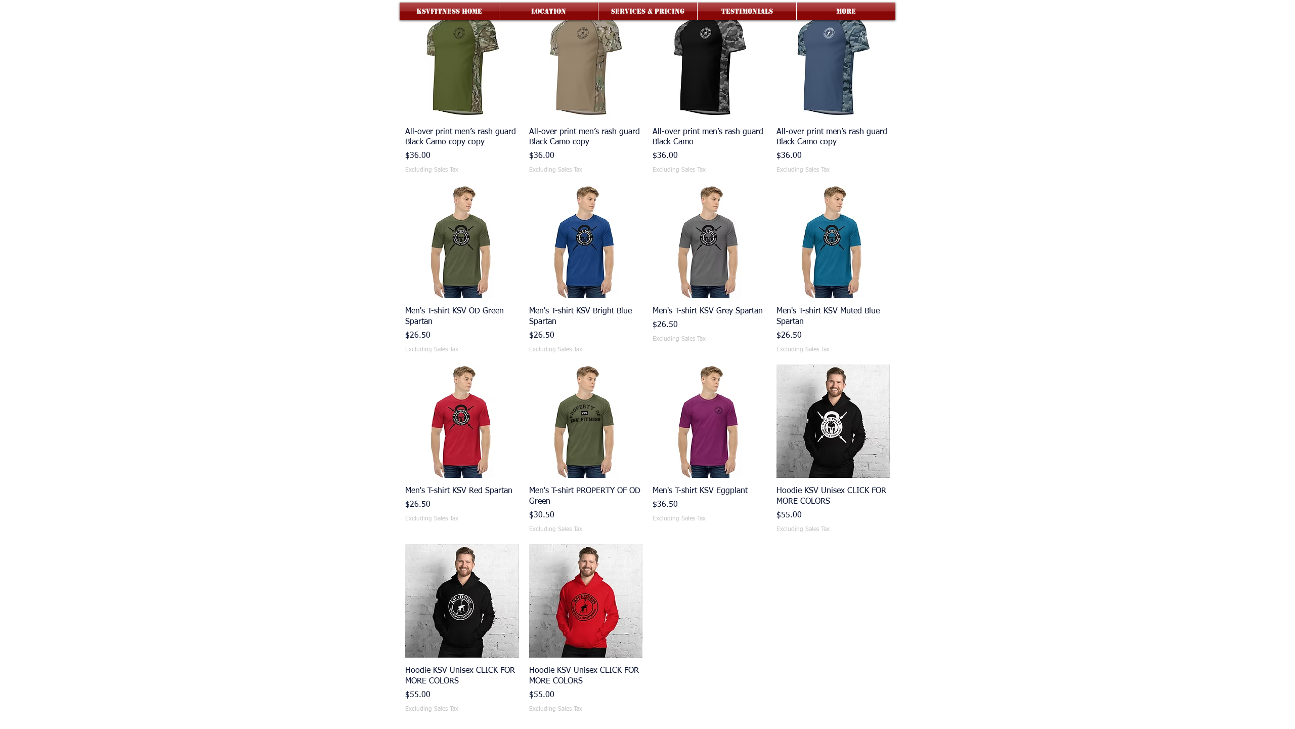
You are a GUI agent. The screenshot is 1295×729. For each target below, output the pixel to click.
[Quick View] (462, 62)
